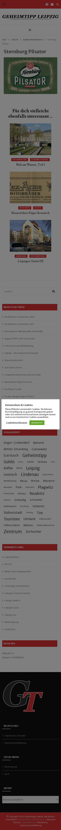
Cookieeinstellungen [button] (16, 422)
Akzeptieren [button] (37, 422)
